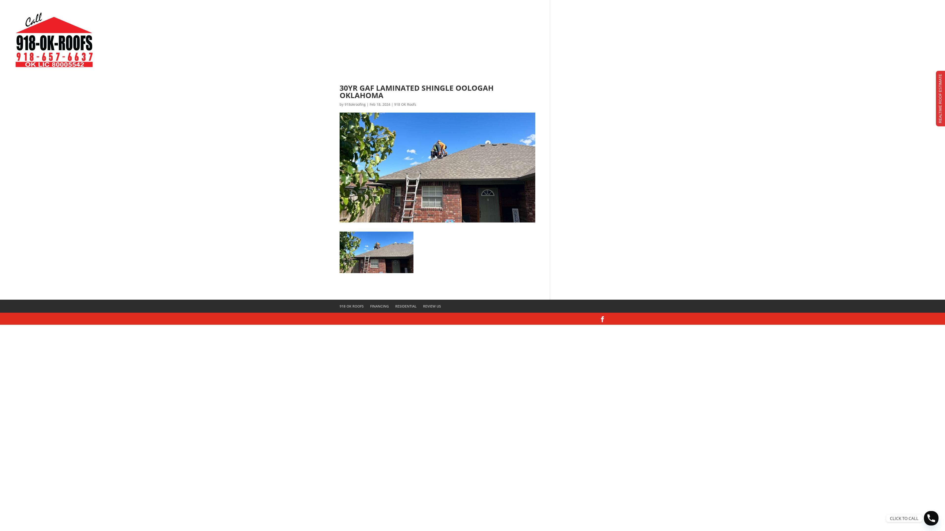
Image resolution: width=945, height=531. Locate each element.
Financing (850, 5)
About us (798, 5)
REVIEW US (432, 306)
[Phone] (931, 518)
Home (735, 5)
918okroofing (355, 104)
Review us (824, 5)
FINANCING (379, 306)
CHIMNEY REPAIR (913, 41)
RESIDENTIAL (406, 306)
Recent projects (882, 5)
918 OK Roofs (405, 104)
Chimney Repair (921, 5)
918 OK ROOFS (352, 306)
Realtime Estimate (765, 5)
